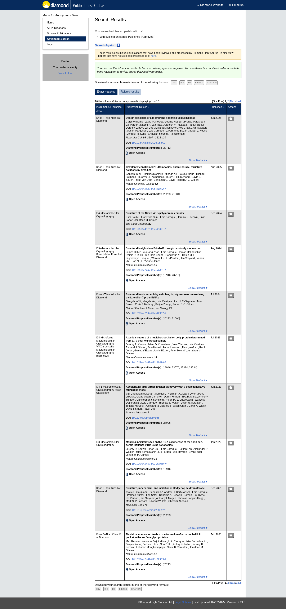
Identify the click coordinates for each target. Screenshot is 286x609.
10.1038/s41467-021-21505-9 (149, 559)
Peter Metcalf (178, 350)
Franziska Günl (150, 217)
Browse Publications (59, 33)
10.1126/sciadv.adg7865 (146, 417)
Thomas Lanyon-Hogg (191, 498)
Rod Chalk (184, 127)
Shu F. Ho (166, 544)
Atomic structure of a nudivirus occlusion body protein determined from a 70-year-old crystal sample (165, 339)
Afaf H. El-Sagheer (185, 301)
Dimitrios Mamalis (153, 174)
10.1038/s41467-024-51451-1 (149, 270)
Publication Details (136, 107)
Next (232, 101)
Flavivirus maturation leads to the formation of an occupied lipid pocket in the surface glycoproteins (163, 536)
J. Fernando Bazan (177, 130)
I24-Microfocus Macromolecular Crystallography (105, 340)
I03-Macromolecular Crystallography (107, 250)
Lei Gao (149, 127)
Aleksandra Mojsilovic (158, 405)
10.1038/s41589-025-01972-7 (149, 188)
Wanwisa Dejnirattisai (154, 541)
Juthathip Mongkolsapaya (151, 547)
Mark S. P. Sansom (137, 501)
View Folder (65, 73)
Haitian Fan (185, 449)
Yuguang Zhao (151, 252)
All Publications (56, 28)
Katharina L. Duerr (162, 176)
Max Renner (133, 541)
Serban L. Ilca (151, 544)
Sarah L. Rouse (198, 130)
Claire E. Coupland (137, 492)
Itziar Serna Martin (146, 451)
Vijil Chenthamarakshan (140, 393)
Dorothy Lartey (134, 127)
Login (50, 44)
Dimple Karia (133, 544)
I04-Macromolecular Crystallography (107, 215)
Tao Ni (136, 261)
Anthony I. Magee (166, 498)
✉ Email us (236, 4)
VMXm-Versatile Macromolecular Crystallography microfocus (105, 351)
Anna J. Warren (172, 347)
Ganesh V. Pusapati (175, 124)
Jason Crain (180, 405)
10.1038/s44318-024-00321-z (149, 229)
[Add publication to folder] (231, 118)
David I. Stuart (134, 408)
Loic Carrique (156, 130)
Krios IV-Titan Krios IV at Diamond (108, 536)
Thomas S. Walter (169, 402)
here (153, 56)
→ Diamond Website (210, 4)
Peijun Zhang (182, 176)
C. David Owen (188, 393)
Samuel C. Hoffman (166, 393)
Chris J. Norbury (144, 304)
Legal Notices (183, 602)
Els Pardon (132, 124)
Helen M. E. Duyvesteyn (179, 399)
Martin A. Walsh (197, 405)
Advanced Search (58, 38)
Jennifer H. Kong (137, 133)
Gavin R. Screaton (191, 402)
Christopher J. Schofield (150, 399)
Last (238, 101)
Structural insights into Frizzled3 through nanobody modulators (163, 248)
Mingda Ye (171, 174)
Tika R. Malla (189, 396)
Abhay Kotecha (182, 544)
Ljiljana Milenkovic (166, 127)
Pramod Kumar (136, 495)
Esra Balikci (133, 217)
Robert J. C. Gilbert (187, 179)
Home (50, 22)
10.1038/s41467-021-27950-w (149, 463)
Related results (130, 91)
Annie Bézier (161, 350)
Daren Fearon (172, 396)
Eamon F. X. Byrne (194, 495)
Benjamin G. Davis (165, 179)
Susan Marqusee (137, 130)
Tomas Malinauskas (190, 252)
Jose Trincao (179, 344)
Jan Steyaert (199, 127)
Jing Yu (145, 258)
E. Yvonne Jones (150, 261)
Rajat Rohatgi (177, 133)
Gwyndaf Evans (143, 350)
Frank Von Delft (144, 179)
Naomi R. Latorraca (151, 124)
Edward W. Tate (158, 501)
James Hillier (133, 252)
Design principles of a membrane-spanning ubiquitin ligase (160, 117)
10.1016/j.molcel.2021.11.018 (148, 510)
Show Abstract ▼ (198, 160)
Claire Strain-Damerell (150, 396)
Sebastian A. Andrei (160, 492)
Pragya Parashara (195, 121)
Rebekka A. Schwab (171, 495)
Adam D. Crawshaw (159, 344)
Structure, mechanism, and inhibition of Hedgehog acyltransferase (165, 488)
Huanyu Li (144, 176)
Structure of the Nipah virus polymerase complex (155, 213)
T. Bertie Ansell (182, 492)
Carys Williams (134, 121)
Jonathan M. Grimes (145, 220)
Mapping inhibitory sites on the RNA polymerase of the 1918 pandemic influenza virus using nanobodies (164, 443)
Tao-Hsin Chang (154, 255)
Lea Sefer (152, 495)
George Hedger (174, 121)
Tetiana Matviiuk (135, 405)
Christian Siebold (158, 133)
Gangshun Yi (133, 174)
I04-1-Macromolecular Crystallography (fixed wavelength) (108, 389)
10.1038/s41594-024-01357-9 (149, 313)
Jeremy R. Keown (188, 217)
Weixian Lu (158, 258)
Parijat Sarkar (197, 124)
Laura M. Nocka (154, 121)
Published (216, 107)
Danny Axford (190, 347)
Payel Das (149, 408)
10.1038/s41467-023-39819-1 (149, 362)
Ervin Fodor (196, 451)
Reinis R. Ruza (135, 255)
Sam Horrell (154, 347)
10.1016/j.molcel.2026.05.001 (149, 142)
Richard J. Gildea (136, 347)
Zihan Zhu (154, 449)
